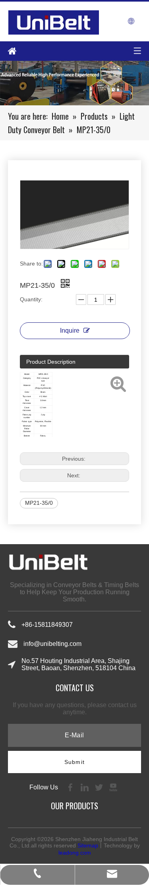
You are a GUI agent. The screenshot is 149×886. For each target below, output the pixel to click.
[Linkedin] (85, 786)
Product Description (50, 362)
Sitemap (87, 845)
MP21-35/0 (39, 503)
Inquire (69, 330)
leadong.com (74, 852)
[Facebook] (71, 786)
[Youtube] (113, 786)
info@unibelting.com (52, 643)
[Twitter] (100, 786)
